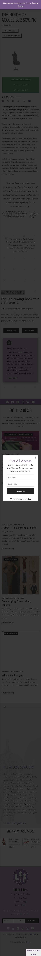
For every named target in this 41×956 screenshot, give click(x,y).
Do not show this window (22, 499)
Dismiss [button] (20, 6)
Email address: (20, 484)
